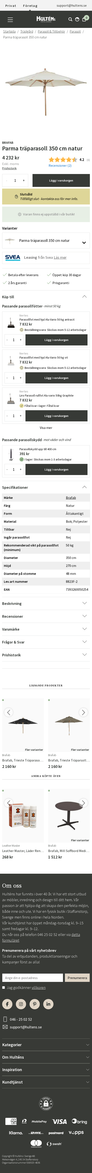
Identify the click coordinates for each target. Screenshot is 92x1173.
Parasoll (75, 31)
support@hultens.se (26, 1027)
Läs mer (60, 257)
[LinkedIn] (48, 1004)
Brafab (7, 142)
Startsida (9, 31)
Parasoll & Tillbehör (51, 31)
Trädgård (26, 31)
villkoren (39, 987)
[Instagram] (21, 1004)
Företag (30, 5)
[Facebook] (7, 1004)
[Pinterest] (35, 1004)
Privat (10, 5)
